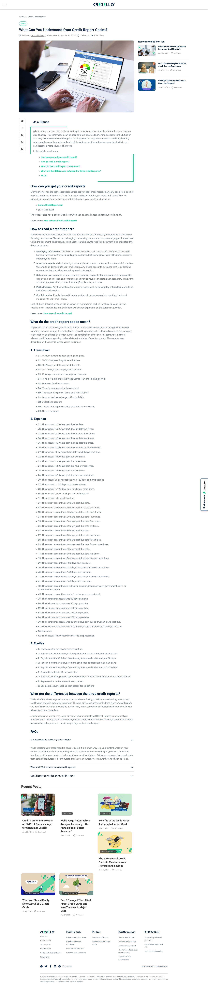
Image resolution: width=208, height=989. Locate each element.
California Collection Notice (50, 953)
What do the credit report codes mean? (60, 166)
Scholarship (44, 957)
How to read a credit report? (55, 161)
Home (21, 17)
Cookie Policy (45, 949)
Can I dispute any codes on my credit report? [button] (52, 775)
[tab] (82, 739)
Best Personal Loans (100, 938)
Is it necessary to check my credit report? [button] (50, 739)
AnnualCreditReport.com (50, 205)
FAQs (43, 175)
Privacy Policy (45, 940)
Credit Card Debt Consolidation (124, 958)
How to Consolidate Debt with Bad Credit (128, 951)
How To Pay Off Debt (126, 938)
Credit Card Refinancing (153, 951)
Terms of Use (45, 945)
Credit (23, 24)
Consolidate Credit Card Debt (153, 945)
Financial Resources (32, 813)
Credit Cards (67, 813)
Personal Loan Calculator (76, 953)
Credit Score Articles (37, 17)
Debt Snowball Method (127, 946)
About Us (43, 936)
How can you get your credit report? (59, 157)
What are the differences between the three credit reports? (71, 171)
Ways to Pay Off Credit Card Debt (153, 939)
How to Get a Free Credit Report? (60, 220)
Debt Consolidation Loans (76, 938)
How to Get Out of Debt (127, 942)
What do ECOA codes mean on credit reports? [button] (53, 767)
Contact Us (67, 966)
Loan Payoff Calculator (75, 948)
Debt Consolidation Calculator (73, 943)
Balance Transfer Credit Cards (101, 943)
